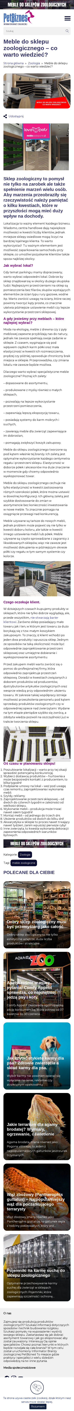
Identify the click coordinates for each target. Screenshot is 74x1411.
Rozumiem (38, 1406)
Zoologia (34, 63)
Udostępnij (16, 116)
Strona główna (13, 63)
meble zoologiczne (23, 863)
